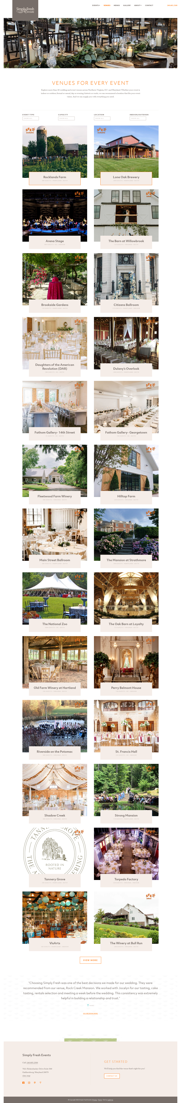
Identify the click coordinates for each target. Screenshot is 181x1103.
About (137, 5)
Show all (28, 118)
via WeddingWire (90, 1013)
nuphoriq (110, 1100)
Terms (100, 1100)
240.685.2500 (172, 5)
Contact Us (111, 1076)
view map (26, 1076)
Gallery (127, 5)
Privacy (94, 1100)
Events (95, 5)
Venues (107, 5)
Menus (117, 5)
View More (90, 960)
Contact (149, 5)
